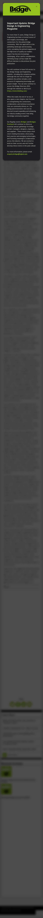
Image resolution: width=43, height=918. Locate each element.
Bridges (24, 122)
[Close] (36, 6)
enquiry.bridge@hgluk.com (17, 154)
